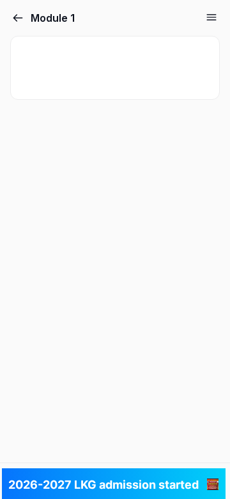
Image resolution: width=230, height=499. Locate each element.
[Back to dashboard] (18, 18)
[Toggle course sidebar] (211, 17)
